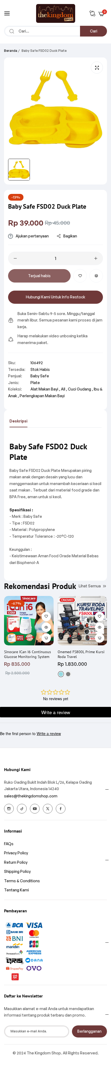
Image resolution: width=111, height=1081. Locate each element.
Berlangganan (89, 1031)
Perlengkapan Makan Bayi (42, 395)
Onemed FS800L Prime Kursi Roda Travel (81, 654)
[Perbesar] (97, 68)
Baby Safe (39, 376)
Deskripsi (18, 421)
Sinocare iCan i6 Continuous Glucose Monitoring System (27, 654)
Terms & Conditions (22, 880)
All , (64, 389)
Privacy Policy (16, 853)
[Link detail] (9, 809)
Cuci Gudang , (80, 389)
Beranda (10, 51)
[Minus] (15, 258)
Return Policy (15, 862)
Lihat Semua (90, 586)
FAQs (8, 843)
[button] (80, 276)
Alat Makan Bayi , (45, 389)
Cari (93, 31)
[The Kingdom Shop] (55, 13)
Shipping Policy (17, 871)
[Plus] (95, 258)
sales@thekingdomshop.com (30, 796)
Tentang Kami (16, 890)
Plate (35, 382)
